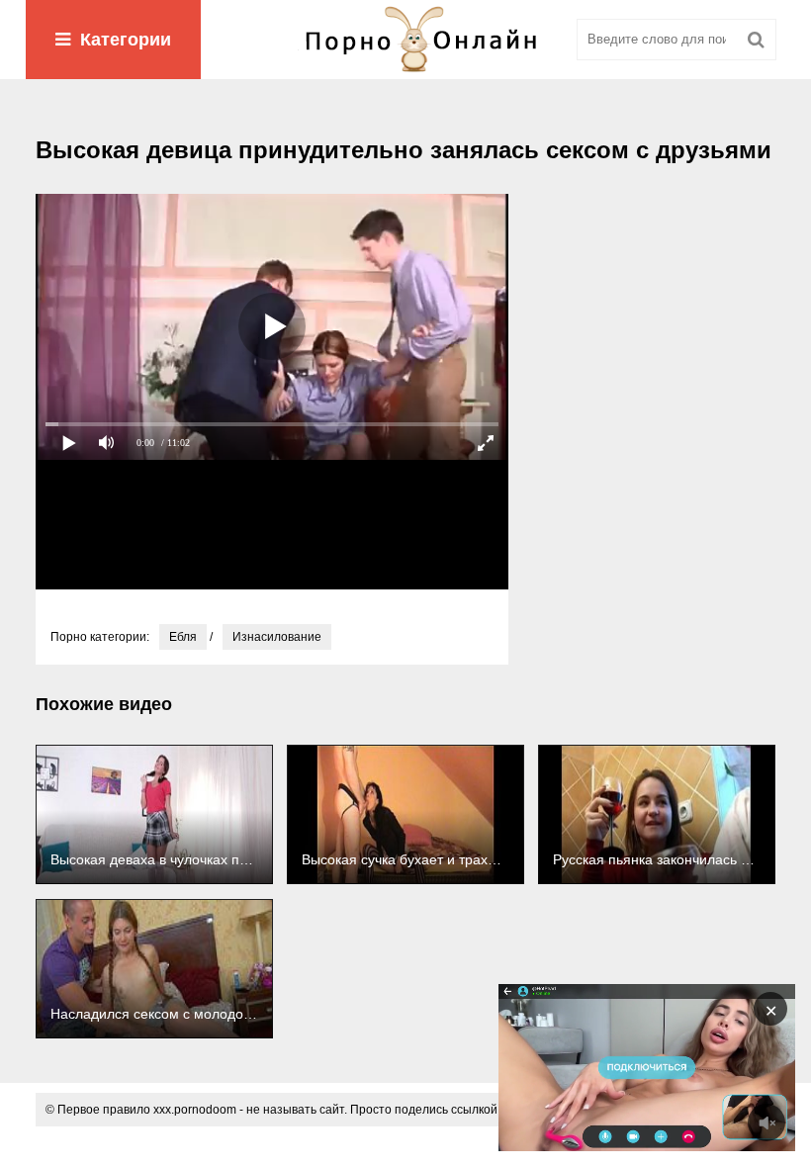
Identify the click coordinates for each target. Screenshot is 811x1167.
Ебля (183, 637)
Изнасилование (276, 637)
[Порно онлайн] (405, 39)
